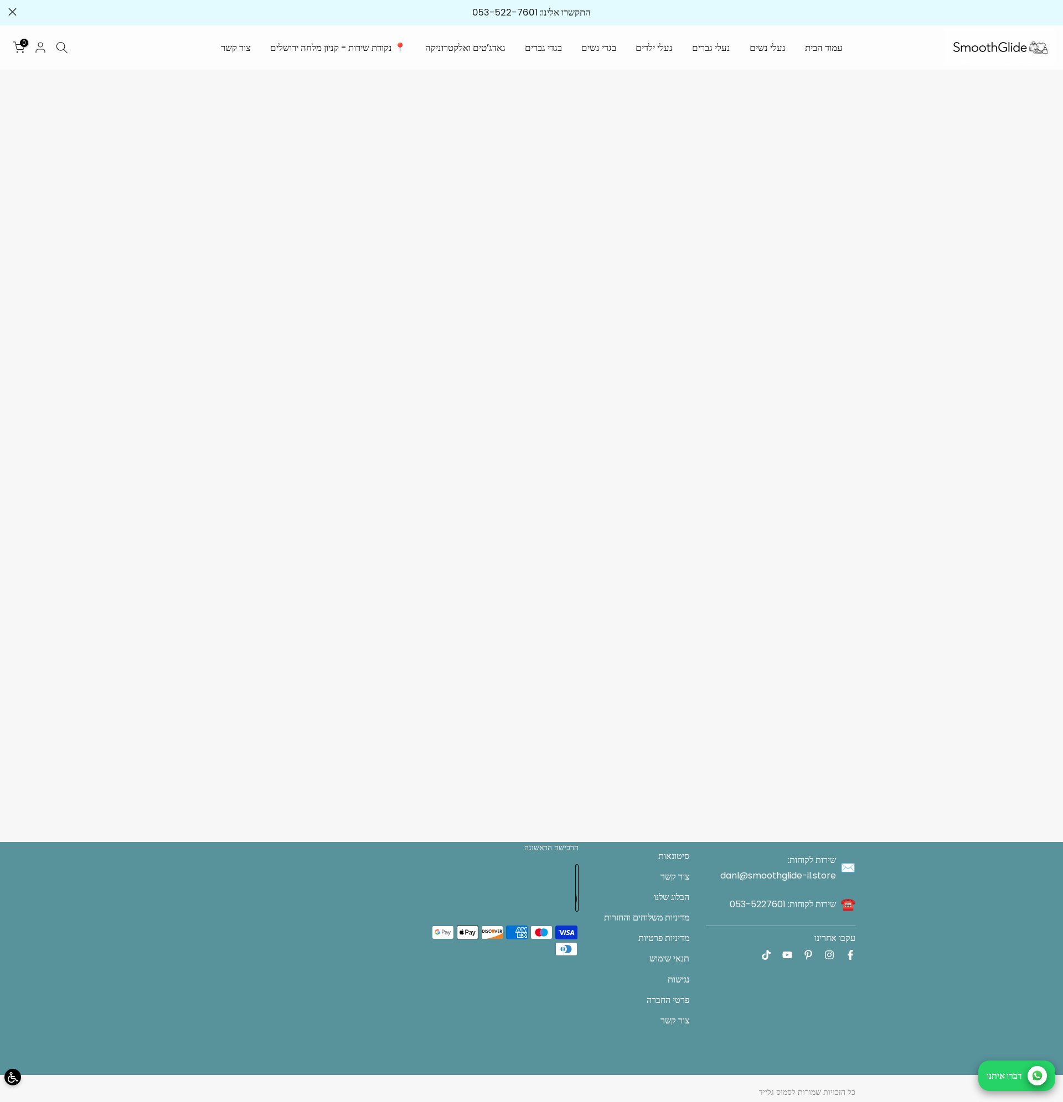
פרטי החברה (668, 1000)
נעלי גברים (711, 47)
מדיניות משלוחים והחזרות (646, 917)
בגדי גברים (543, 47)
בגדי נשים (598, 47)
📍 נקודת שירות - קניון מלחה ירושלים (338, 47)
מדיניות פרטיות (663, 938)
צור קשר (236, 47)
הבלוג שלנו (671, 897)
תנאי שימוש (669, 958)
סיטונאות (673, 856)
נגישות (678, 979)
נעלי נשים (768, 47)
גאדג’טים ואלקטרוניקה (465, 47)
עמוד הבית (824, 47)
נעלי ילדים (654, 47)
